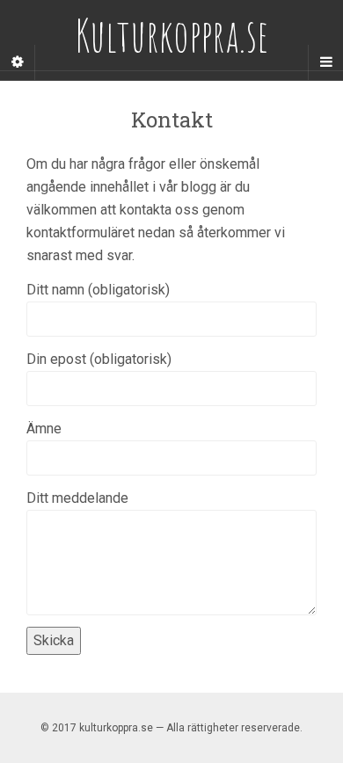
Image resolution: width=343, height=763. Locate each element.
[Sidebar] (17, 62)
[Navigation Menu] (325, 62)
